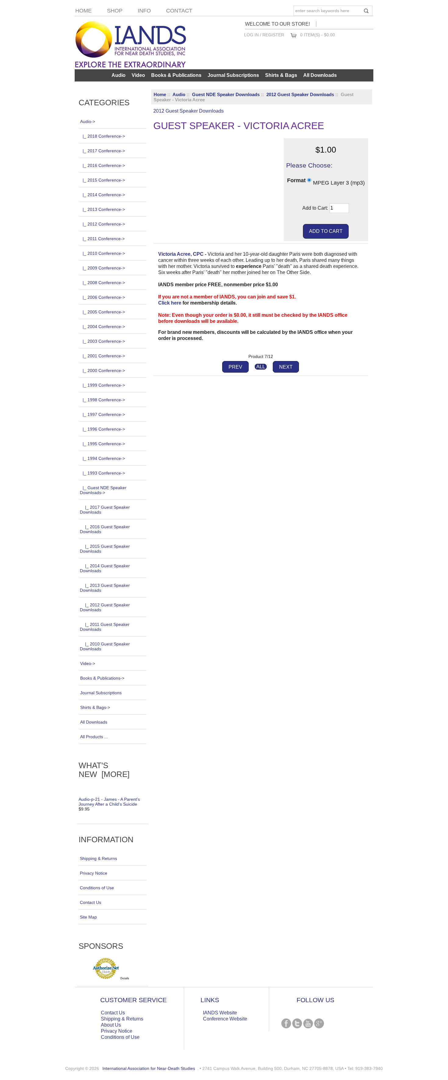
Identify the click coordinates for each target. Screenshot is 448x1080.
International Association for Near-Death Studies (148, 1068)
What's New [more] (104, 769)
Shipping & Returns (98, 858)
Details (124, 978)
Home (83, 11)
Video (138, 75)
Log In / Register (264, 34)
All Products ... (94, 736)
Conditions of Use (97, 887)
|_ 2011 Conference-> (104, 238)
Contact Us (90, 902)
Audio (178, 94)
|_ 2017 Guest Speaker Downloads (105, 510)
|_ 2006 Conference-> (104, 297)
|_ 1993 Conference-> (104, 473)
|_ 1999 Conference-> (104, 385)
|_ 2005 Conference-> (104, 311)
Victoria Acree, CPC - (182, 254)
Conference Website (225, 1018)
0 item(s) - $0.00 (317, 34)
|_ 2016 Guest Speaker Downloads (105, 529)
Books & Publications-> (102, 678)
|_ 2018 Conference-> (104, 136)
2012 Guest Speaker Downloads (300, 94)
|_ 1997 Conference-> (104, 414)
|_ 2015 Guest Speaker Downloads (105, 549)
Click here (169, 302)
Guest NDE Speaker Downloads (226, 94)
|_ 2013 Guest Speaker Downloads (105, 588)
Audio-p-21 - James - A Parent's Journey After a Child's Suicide (109, 802)
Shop (115, 11)
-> (87, 121)
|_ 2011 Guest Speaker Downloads (105, 627)
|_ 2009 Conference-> (104, 267)
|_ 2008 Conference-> (104, 282)
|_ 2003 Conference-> (104, 341)
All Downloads (320, 75)
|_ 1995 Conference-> (104, 443)
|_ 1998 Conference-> (104, 399)
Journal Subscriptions (233, 75)
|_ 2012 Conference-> (104, 224)
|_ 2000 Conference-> (104, 370)
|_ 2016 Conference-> (104, 165)
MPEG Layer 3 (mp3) (339, 182)
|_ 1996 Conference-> (104, 429)
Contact (179, 11)
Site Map (88, 917)
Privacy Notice (93, 873)
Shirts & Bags (281, 75)
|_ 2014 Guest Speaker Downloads (105, 568)
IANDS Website (220, 1012)
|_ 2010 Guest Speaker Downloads (105, 646)
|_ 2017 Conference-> (104, 150)
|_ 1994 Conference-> (104, 458)
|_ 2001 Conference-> (104, 355)
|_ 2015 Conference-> (104, 180)
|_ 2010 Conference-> (104, 253)
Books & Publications (176, 75)
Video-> (87, 663)
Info (144, 11)
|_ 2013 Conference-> (104, 209)
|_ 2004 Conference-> (104, 326)
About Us (111, 1025)
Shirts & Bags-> (95, 707)
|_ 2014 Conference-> (104, 194)
